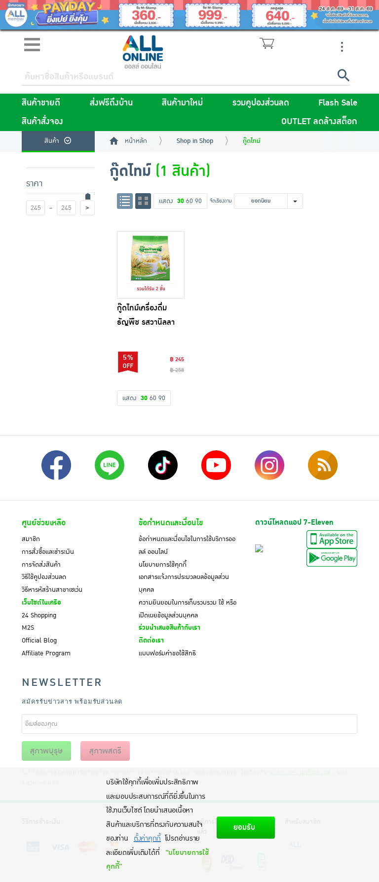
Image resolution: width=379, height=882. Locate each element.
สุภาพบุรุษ (46, 751)
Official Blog (39, 640)
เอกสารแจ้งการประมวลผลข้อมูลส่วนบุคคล (184, 583)
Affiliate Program (46, 653)
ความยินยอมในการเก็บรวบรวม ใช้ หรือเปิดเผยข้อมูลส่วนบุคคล (187, 609)
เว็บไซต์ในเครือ (41, 603)
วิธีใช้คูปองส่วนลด (44, 577)
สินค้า (51, 141)
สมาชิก (31, 539)
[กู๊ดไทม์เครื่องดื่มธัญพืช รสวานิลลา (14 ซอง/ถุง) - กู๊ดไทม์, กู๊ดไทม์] (151, 265)
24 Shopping (39, 615)
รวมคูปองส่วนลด (260, 103)
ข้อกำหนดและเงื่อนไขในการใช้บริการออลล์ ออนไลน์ (187, 545)
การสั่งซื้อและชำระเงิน (48, 552)
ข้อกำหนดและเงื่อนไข (171, 523)
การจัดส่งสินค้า (41, 565)
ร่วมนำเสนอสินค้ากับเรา (169, 628)
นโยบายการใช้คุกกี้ (163, 565)
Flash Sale (337, 103)
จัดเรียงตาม (221, 200)
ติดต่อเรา (151, 640)
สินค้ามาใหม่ (182, 103)
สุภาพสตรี (105, 751)
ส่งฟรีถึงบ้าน (111, 103)
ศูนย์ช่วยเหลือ (44, 523)
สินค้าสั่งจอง (42, 121)
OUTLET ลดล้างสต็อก (319, 121)
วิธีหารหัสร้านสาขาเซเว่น (52, 590)
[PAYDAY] (189, 15)
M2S (28, 628)
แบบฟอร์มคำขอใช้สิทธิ (167, 653)
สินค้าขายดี (41, 103)
